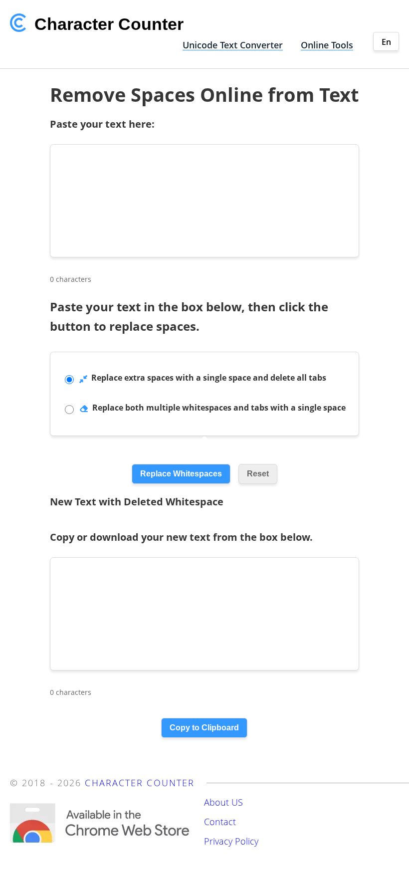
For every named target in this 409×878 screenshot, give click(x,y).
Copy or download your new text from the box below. (181, 537)
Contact (220, 822)
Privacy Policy (231, 841)
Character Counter (140, 783)
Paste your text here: (102, 124)
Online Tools (327, 45)
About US (223, 802)
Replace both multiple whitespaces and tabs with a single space (219, 407)
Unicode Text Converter (233, 45)
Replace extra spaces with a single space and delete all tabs (208, 377)
